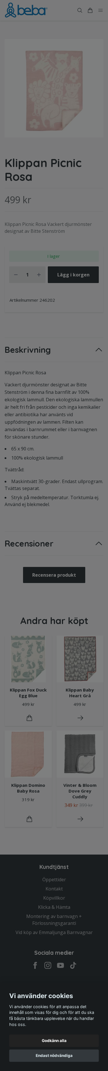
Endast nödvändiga (54, 1055)
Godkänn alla (54, 1040)
